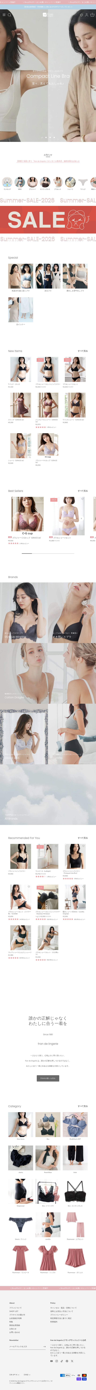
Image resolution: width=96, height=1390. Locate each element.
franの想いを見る (48, 1078)
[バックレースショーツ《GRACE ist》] (47, 405)
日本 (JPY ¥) (13, 1375)
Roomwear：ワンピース (20, 1273)
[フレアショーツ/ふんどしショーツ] (20, 937)
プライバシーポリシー (59, 1315)
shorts (21, 1173)
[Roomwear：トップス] (47, 1258)
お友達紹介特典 (15, 1318)
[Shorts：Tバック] (20, 1224)
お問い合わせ (14, 1332)
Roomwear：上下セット (75, 1239)
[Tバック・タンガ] (20, 369)
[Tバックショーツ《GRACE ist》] (75, 405)
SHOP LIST (13, 1311)
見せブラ (48, 291)
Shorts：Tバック (20, 1239)
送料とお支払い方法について (61, 1311)
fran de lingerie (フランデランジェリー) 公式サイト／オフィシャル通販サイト (31, 1382)
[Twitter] (72, 1361)
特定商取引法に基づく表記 (60, 1318)
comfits (48, 1239)
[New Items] (20, 1124)
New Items (15, 351)
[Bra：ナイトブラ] (47, 1191)
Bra (48, 1139)
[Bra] (47, 1124)
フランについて (15, 1308)
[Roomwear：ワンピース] (20, 1258)
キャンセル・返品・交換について (63, 1308)
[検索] (9, 15)
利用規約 (53, 1322)
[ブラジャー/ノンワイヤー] (20, 856)
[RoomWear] (47, 1158)
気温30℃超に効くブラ (21, 291)
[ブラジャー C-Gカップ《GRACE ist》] (27, 516)
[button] (42, 137)
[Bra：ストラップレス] (75, 1191)
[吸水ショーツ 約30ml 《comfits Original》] (75, 897)
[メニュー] (4, 14)
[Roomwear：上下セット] (75, 1224)
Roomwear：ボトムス (75, 1273)
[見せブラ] (47, 276)
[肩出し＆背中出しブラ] (75, 276)
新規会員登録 (14, 1325)
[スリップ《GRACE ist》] (20, 405)
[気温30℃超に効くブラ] (20, 276)
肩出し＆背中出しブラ (75, 291)
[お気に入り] (81, 15)
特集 (11, 1322)
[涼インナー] (20, 309)
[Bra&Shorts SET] (75, 1124)
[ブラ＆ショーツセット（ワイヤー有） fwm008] (20, 897)
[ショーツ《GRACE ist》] (20, 445)
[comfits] (47, 1224)
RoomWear (48, 1173)
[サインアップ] (44, 1346)
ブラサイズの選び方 (17, 1315)
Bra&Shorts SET (75, 1139)
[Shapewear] (20, 1191)
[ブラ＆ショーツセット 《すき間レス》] (47, 937)
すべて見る (83, 351)
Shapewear (21, 1206)
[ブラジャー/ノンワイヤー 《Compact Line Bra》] (75, 856)
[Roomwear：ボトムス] (75, 1258)
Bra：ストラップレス (75, 1206)
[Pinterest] (67, 1361)
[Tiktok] (62, 1361)
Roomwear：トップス (47, 1273)
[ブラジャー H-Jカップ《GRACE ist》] (47, 445)
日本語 (26, 1375)
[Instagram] (56, 1361)
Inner (75, 1173)
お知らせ (12, 1329)
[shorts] (20, 1158)
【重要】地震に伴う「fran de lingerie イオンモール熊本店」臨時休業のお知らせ (48, 161)
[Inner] (75, 1158)
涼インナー (20, 324)
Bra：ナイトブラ (48, 1206)
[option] (48, 73)
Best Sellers (15, 491)
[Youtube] (51, 1361)
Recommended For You (24, 838)
